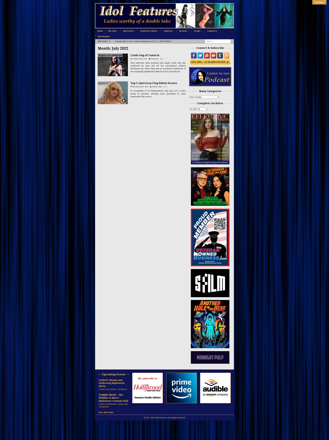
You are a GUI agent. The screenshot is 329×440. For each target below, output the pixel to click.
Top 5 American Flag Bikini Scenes (153, 83)
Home (100, 31)
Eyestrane (154, 59)
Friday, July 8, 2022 (139, 59)
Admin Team (157, 87)
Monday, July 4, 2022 (140, 87)
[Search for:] (218, 41)
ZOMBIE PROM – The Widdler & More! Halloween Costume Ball (113, 398)
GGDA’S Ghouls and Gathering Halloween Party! (112, 383)
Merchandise (104, 36)
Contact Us (212, 31)
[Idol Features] (164, 27)
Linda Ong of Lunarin (144, 55)
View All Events (105, 412)
